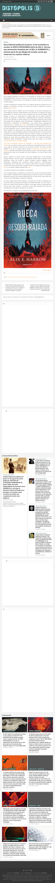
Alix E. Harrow (9, 277)
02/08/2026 (37, 555)
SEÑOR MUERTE (9, 140)
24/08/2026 (5, 499)
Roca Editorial (34, 277)
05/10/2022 (6, 57)
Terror (13, 730)
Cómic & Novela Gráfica (10, 456)
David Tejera (12, 108)
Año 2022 (14, 277)
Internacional (7, 715)
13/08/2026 (37, 502)
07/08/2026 (37, 529)
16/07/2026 (5, 823)
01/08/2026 (5, 789)
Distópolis (12, 57)
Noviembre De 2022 (21, 277)
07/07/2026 (31, 850)
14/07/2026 (31, 823)
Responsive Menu (51, 1)
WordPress (44, 873)
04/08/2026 (31, 752)
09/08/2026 (5, 747)
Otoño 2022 (28, 277)
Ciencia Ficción (32, 769)
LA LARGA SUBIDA (21, 140)
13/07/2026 (5, 857)
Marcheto (24, 125)
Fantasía (6, 42)
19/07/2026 (31, 785)
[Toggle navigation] (4, 20)
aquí (13, 125)
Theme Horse (28, 873)
